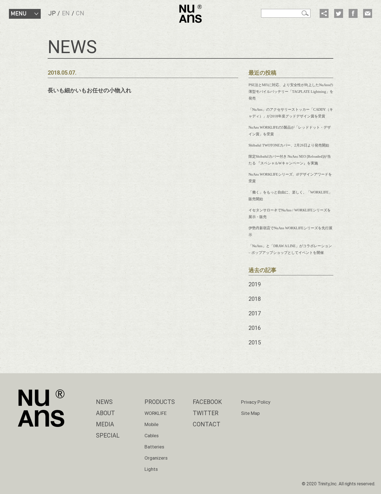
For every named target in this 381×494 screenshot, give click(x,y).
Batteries (154, 447)
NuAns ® (190, 13)
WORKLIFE (155, 413)
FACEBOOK (207, 401)
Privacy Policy (255, 402)
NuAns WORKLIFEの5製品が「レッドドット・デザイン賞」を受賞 (290, 130)
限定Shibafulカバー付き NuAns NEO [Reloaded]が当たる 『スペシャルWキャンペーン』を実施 (290, 159)
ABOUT (105, 413)
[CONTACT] (367, 13)
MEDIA (105, 424)
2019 (255, 284)
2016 (255, 328)
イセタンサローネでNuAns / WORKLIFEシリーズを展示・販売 (290, 213)
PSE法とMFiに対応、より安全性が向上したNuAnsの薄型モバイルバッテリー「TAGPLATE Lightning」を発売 (291, 91)
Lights (151, 469)
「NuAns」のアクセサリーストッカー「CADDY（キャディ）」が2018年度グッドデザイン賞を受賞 (291, 112)
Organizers (156, 458)
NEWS (104, 401)
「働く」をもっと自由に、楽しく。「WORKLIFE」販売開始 (290, 195)
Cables (151, 435)
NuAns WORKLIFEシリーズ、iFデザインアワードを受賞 (290, 177)
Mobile (151, 424)
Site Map (250, 413)
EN (66, 13)
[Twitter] (338, 13)
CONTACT (206, 424)
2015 (255, 342)
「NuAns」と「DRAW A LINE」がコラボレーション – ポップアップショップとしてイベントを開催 (290, 249)
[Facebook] (353, 13)
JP (52, 13)
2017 (255, 313)
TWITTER (205, 413)
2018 (255, 299)
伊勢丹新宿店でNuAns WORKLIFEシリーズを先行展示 (290, 231)
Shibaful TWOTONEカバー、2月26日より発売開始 (289, 145)
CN (80, 13)
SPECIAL (108, 435)
